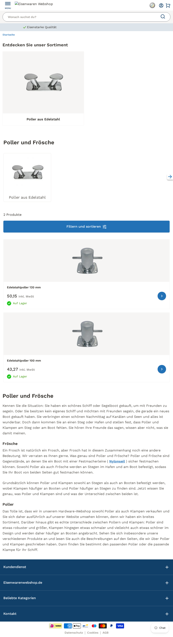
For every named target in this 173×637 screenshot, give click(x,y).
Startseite (9, 34)
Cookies (92, 632)
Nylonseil (117, 461)
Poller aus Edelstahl (43, 119)
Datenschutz (74, 632)
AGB (105, 632)
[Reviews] (152, 5)
